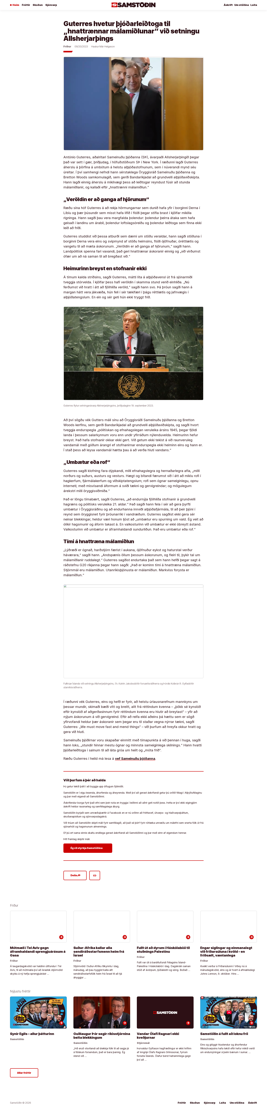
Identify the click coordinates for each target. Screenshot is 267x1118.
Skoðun (38, 4)
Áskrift (228, 4)
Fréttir (26, 4)
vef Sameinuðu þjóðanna (135, 759)
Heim (16, 4)
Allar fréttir (24, 1072)
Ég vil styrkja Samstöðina (88, 848)
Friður (67, 46)
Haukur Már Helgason (103, 46)
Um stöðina (241, 4)
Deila (76, 875)
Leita (253, 4)
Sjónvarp (51, 4)
